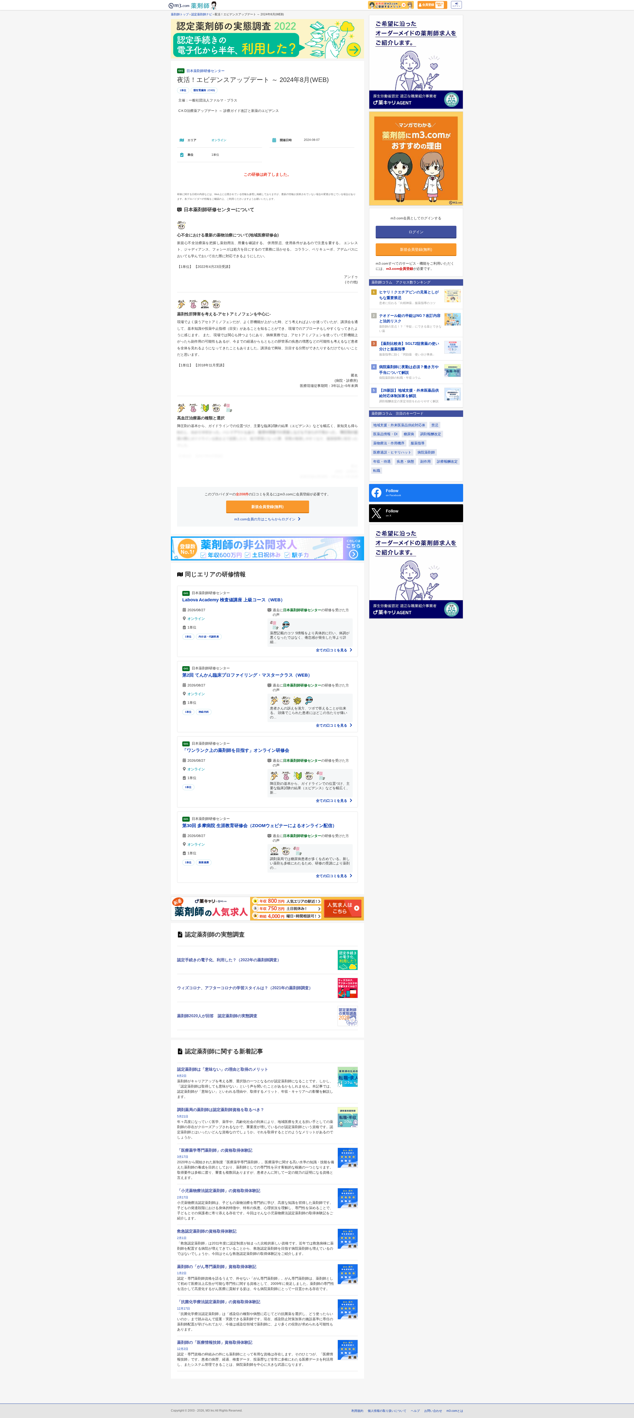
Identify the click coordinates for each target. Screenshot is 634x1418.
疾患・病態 (405, 461)
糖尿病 (409, 434)
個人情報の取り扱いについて (387, 1411)
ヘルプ (415, 1411)
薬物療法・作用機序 (388, 443)
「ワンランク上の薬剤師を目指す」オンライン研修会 (235, 750)
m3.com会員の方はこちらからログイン (265, 519)
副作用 (425, 461)
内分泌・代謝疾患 (209, 636)
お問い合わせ (433, 1411)
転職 (376, 471)
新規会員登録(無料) (267, 507)
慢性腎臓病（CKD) (204, 90)
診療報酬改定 (447, 461)
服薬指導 (417, 443)
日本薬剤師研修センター (205, 71)
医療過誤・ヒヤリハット (392, 452)
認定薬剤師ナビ (201, 14)
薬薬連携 (204, 862)
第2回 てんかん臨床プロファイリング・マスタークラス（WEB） (247, 675)
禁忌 (434, 425)
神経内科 (204, 711)
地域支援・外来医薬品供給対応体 (399, 425)
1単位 (183, 90)
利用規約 (357, 1411)
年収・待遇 (382, 461)
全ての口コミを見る (332, 650)
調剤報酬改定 (430, 434)
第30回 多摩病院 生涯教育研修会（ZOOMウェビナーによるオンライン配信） (259, 825)
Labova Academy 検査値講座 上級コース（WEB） (233, 599)
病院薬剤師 (426, 452)
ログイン (456, 6)
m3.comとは (455, 1411)
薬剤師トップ (180, 14)
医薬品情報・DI (385, 434)
